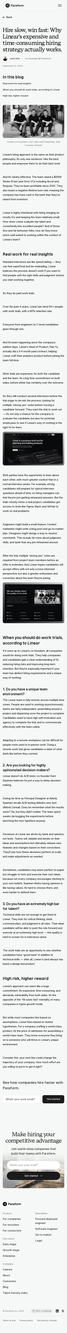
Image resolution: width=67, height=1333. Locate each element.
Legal (38, 1240)
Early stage (9, 1244)
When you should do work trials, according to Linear (31, 89)
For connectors (12, 1230)
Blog (5, 1287)
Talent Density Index (15, 1293)
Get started (53, 1099)
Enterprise (9, 1256)
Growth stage (11, 1250)
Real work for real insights (17, 83)
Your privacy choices (47, 1320)
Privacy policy (26, 1320)
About (6, 1275)
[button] (60, 5)
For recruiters (11, 1225)
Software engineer (46, 1229)
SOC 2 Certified (43, 1311)
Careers (7, 1269)
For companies (12, 1219)
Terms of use (9, 1320)
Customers (9, 1281)
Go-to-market (43, 1235)
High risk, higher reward (15, 95)
